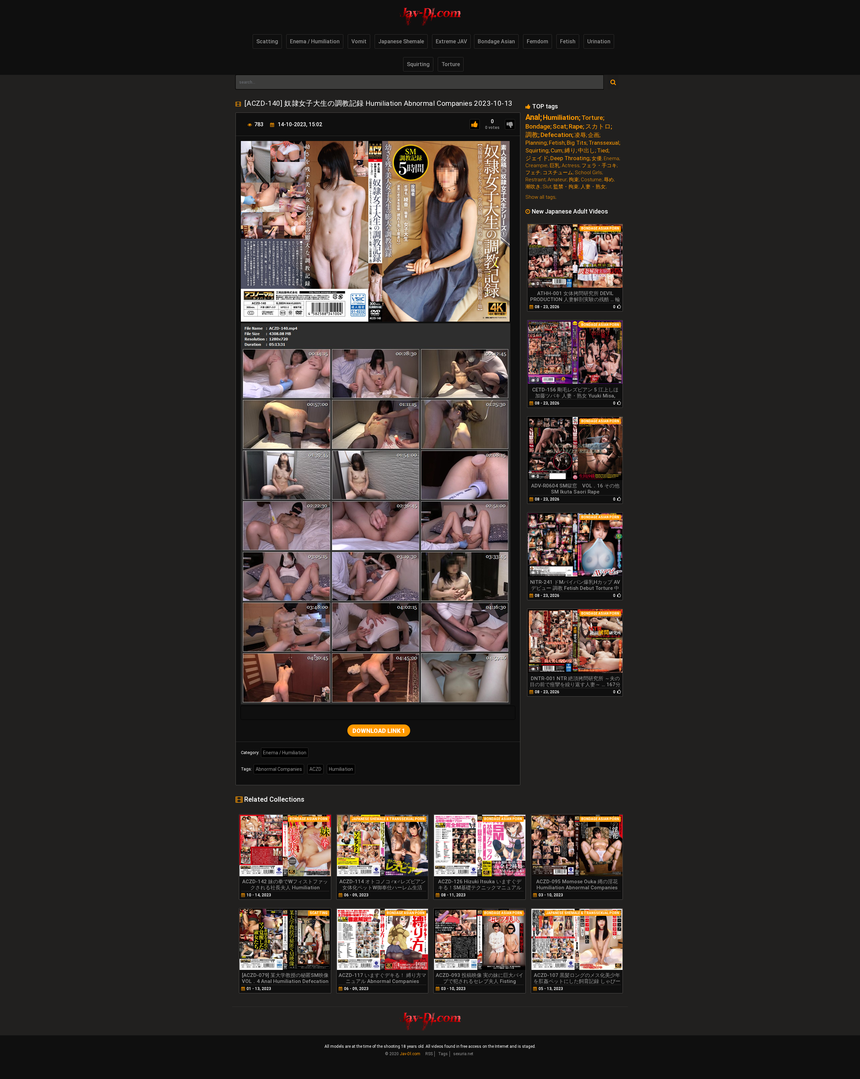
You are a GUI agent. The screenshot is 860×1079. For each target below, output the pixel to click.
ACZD (315, 769)
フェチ (533, 172)
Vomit (359, 41)
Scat (559, 126)
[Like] (475, 124)
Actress (570, 165)
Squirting (418, 64)
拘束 (574, 179)
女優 (597, 158)
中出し (586, 150)
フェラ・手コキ (599, 165)
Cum (556, 150)
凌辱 (580, 135)
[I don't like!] (510, 124)
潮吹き (533, 186)
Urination (598, 41)
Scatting (267, 41)
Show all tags (540, 197)
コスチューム (558, 172)
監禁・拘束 (565, 186)
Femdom (537, 41)
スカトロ (598, 126)
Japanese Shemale (401, 41)
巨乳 (555, 165)
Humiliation (341, 769)
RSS (429, 1053)
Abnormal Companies (279, 769)
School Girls (588, 172)
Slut (547, 186)
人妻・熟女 (593, 186)
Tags (443, 1053)
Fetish (567, 41)
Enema (611, 158)
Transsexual (604, 143)
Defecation (556, 135)
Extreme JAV (451, 41)
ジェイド (536, 158)
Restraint (535, 179)
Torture (450, 64)
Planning (536, 143)
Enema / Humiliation (315, 41)
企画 (593, 135)
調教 (531, 135)
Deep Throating (570, 158)
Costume (591, 179)
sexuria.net (463, 1053)
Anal (532, 117)
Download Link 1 (378, 730)
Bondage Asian (496, 41)
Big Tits (577, 143)
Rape (576, 126)
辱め (609, 179)
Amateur (557, 179)
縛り (570, 150)
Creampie (536, 165)
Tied (602, 150)
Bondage (537, 126)
